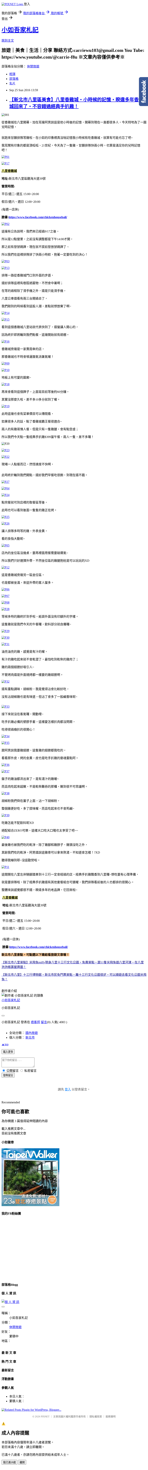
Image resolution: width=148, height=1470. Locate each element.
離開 (22, 1462)
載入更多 (8, 1051)
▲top (5, 1044)
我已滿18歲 (9, 1462)
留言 (44, 1022)
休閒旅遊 (33, 66)
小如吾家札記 (20, 29)
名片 (12, 83)
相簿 (12, 74)
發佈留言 (8, 1075)
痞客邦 (35, 1022)
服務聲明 (111, 1416)
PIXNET (45, 1416)
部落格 (13, 78)
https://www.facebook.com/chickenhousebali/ (38, 217)
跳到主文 (8, 40)
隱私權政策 (95, 1416)
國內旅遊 (31, 1033)
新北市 (30, 1037)
